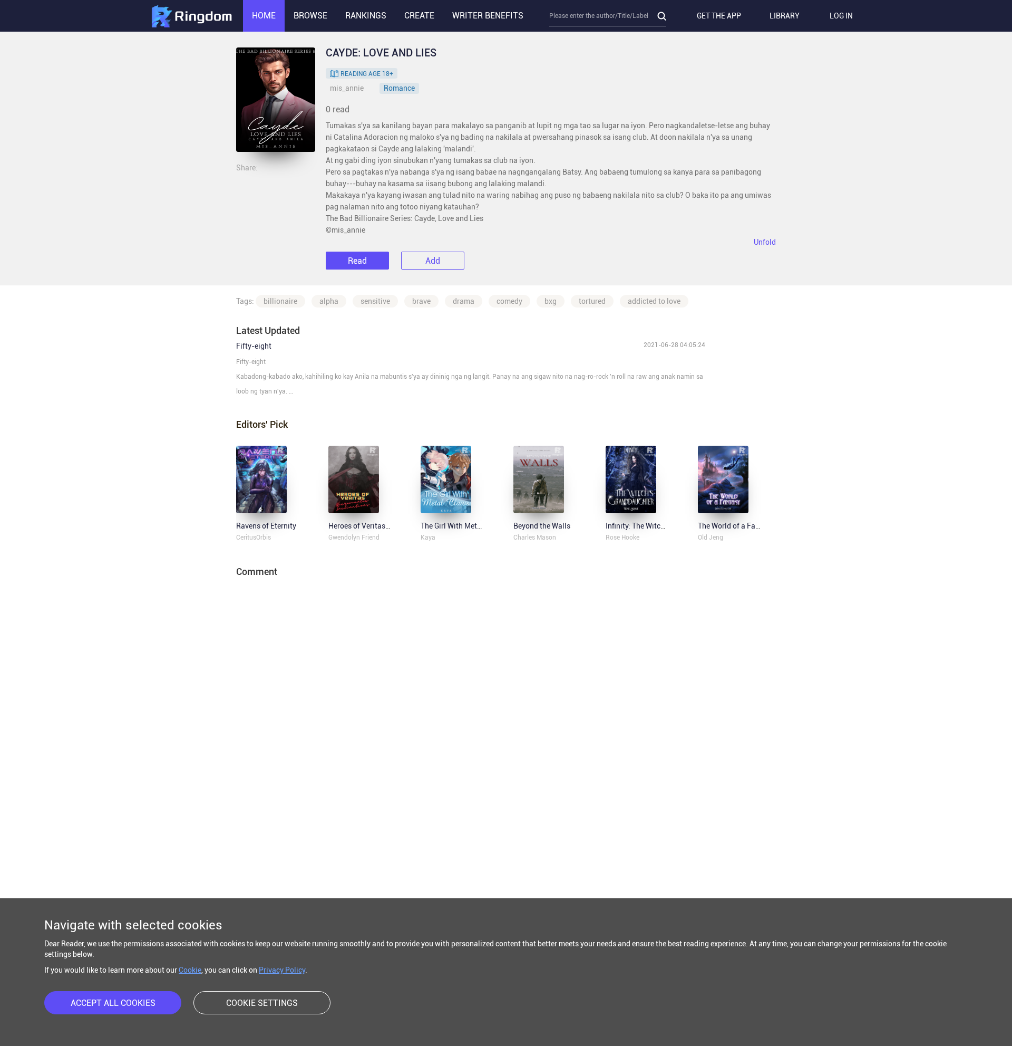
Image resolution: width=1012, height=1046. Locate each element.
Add (432, 261)
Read (357, 261)
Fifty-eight (253, 346)
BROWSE (310, 16)
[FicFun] (191, 16)
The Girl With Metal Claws (463, 526)
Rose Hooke (622, 537)
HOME (264, 16)
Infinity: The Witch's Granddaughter (664, 526)
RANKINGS (365, 16)
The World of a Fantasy (736, 526)
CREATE (419, 16)
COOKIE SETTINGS (262, 1003)
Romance (399, 88)
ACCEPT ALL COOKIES (113, 1003)
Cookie (190, 970)
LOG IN (841, 16)
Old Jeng (710, 537)
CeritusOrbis (253, 537)
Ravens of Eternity (266, 526)
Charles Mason (534, 537)
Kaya (428, 537)
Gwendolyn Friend (354, 537)
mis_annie (347, 88)
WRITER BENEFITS (487, 16)
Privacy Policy (282, 970)
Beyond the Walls (541, 526)
